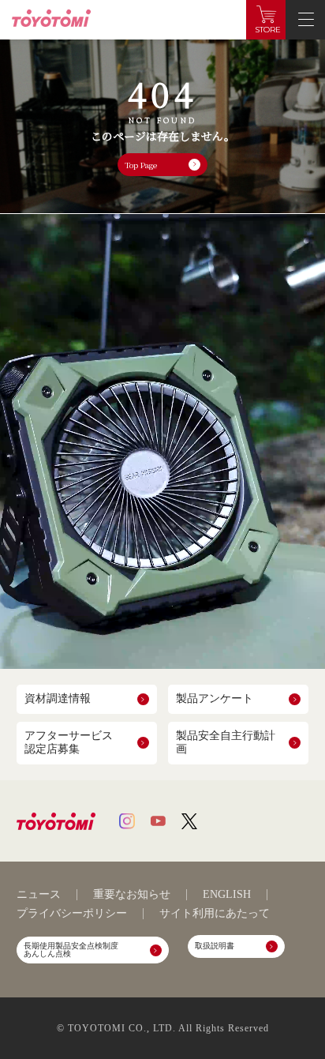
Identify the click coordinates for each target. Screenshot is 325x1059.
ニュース (39, 894)
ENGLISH (227, 894)
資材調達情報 (57, 698)
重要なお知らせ (131, 894)
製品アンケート (214, 698)
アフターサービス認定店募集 (68, 742)
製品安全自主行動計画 (225, 742)
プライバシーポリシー (72, 913)
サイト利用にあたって (214, 913)
